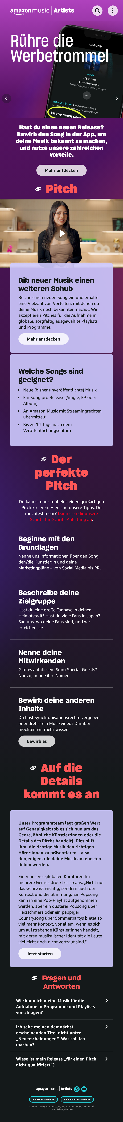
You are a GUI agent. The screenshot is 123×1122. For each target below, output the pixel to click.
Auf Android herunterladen (77, 1099)
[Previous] (6, 98)
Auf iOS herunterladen (43, 1099)
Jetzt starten (40, 953)
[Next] (116, 98)
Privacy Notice (65, 1109)
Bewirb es (37, 741)
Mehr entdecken (61, 170)
